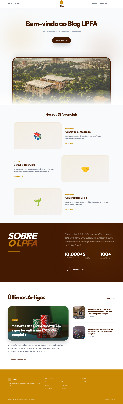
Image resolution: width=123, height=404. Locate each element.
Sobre (94, 4)
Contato (103, 4)
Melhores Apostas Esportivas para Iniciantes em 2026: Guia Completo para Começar (100, 311)
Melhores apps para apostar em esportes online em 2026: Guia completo (100, 331)
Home (10, 4)
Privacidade (48, 388)
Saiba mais (60, 40)
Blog (17, 4)
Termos (64, 388)
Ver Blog (111, 298)
